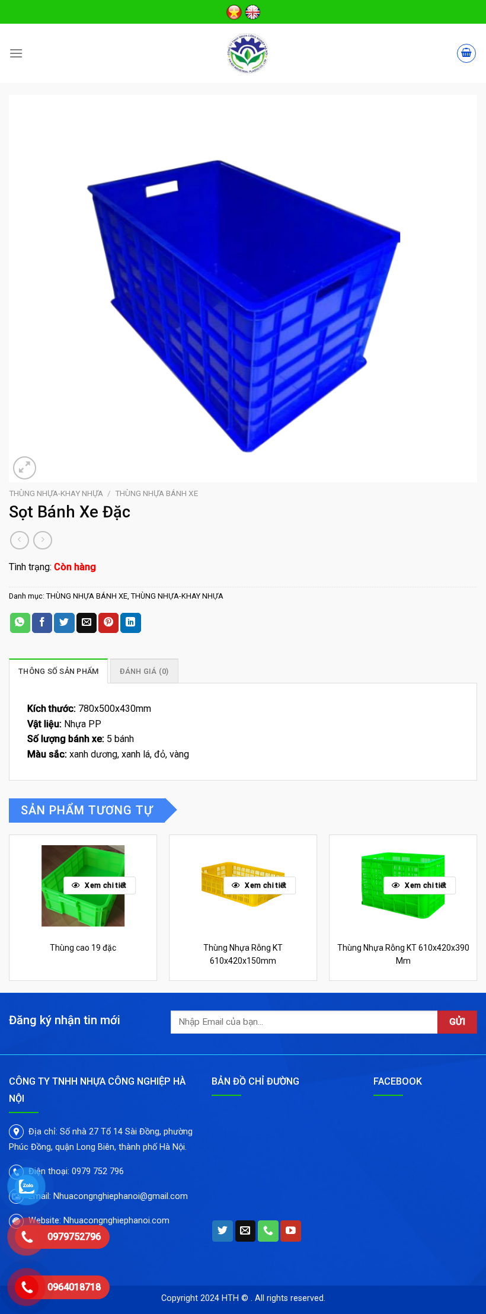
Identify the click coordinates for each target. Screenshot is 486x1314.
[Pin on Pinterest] (108, 623)
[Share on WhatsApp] (20, 623)
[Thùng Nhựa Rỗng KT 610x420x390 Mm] (403, 885)
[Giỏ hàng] (466, 53)
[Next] (476, 912)
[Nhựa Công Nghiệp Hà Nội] (248, 53)
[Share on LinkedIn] (130, 623)
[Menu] (16, 53)
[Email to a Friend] (86, 623)
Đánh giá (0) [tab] (144, 671)
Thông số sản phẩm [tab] (58, 671)
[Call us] (268, 1231)
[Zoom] (24, 467)
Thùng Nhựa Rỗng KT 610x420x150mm (243, 954)
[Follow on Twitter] (222, 1231)
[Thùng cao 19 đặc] (82, 885)
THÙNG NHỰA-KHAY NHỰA (56, 493)
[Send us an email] (245, 1231)
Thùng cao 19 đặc (83, 947)
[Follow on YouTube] (290, 1231)
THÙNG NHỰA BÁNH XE (156, 493)
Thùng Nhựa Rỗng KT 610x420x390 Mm (403, 954)
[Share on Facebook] (42, 623)
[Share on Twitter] (64, 623)
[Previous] (9, 912)
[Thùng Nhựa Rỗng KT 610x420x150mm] (243, 885)
